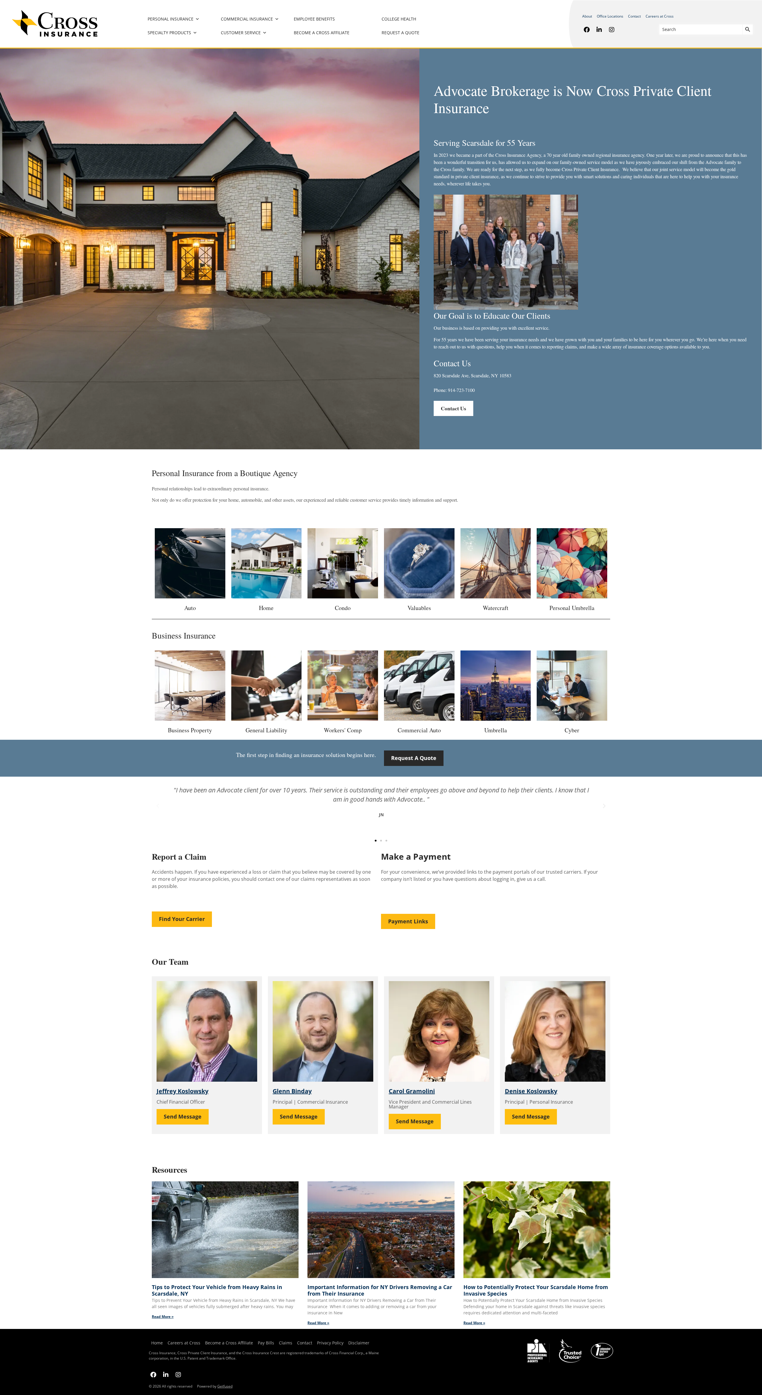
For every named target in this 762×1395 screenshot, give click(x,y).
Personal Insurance (170, 19)
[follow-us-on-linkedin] (599, 29)
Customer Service (241, 32)
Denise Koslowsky (531, 1091)
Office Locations (610, 16)
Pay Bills (266, 1343)
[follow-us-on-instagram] (611, 29)
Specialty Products (169, 32)
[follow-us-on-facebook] (586, 29)
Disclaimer (358, 1343)
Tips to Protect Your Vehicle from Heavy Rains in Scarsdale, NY (217, 1290)
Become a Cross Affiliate (321, 32)
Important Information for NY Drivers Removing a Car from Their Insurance (379, 1290)
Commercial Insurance (247, 19)
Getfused (224, 1386)
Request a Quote (400, 32)
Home (157, 1343)
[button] (158, 806)
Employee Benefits (314, 19)
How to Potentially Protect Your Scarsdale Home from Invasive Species (535, 1290)
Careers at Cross (660, 16)
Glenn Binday (292, 1091)
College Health (399, 19)
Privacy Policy (330, 1343)
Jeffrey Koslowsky (182, 1091)
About (587, 16)
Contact (634, 16)
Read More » (163, 1316)
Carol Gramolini (412, 1091)
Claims (285, 1343)
